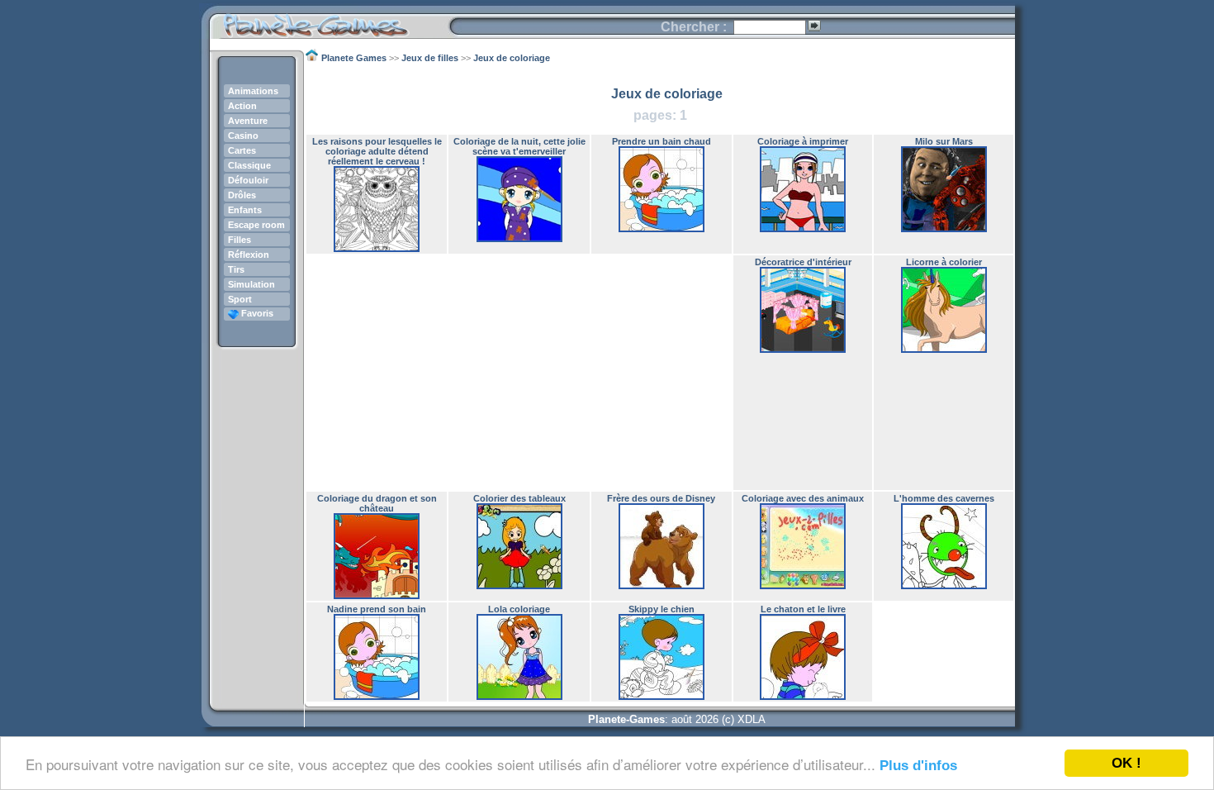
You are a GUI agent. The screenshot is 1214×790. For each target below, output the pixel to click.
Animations (253, 91)
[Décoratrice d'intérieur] (803, 350)
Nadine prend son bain (376, 609)
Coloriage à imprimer (802, 141)
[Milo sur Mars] (944, 229)
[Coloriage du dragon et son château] (377, 596)
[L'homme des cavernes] (944, 586)
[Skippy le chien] (661, 697)
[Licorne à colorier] (944, 350)
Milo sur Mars (944, 141)
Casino (243, 135)
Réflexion (248, 254)
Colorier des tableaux (519, 498)
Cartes (242, 150)
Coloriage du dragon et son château (377, 503)
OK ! (1126, 763)
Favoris (256, 313)
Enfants (245, 210)
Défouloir (248, 180)
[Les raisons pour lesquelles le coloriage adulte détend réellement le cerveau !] (377, 249)
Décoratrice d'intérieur (803, 262)
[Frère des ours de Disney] (661, 586)
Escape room (256, 225)
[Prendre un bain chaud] (661, 229)
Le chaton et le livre (803, 609)
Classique (249, 165)
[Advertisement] (519, 372)
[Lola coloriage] (519, 697)
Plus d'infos (918, 765)
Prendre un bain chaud (661, 141)
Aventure (248, 121)
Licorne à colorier (944, 262)
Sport (240, 299)
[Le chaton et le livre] (803, 697)
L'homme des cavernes (944, 498)
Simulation (251, 284)
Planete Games (329, 21)
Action (242, 106)
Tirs (236, 269)
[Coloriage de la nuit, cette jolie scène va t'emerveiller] (519, 239)
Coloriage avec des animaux (803, 498)
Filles (239, 240)
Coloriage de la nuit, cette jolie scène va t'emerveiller (519, 146)
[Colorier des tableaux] (519, 586)
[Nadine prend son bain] (377, 697)
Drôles (242, 195)
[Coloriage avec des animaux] (803, 586)
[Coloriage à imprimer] (803, 229)
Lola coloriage (519, 609)
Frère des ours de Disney (661, 498)
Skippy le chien (661, 609)
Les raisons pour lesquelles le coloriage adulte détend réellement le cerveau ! (377, 151)
